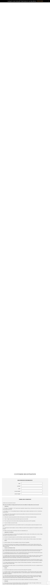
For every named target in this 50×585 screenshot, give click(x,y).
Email (19, 488)
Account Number (17, 491)
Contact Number (17, 493)
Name (19, 483)
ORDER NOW (40, 1)
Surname (18, 486)
